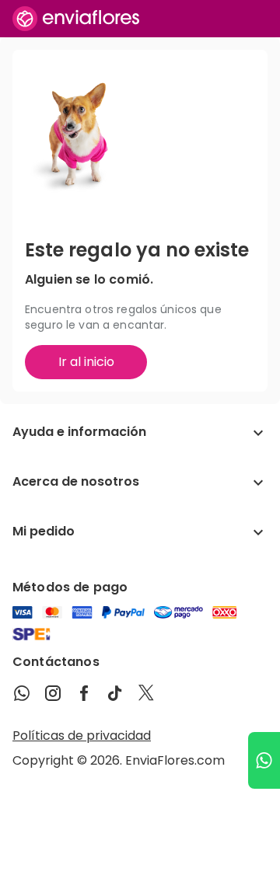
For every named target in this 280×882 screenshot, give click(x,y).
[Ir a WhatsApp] (264, 760)
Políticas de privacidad (81, 735)
